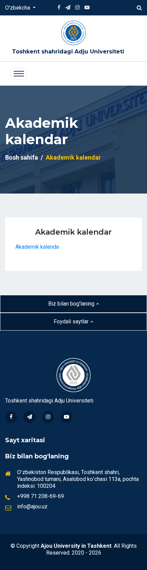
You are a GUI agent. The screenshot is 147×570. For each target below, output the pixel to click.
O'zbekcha (18, 7)
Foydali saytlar (72, 321)
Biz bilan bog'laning (72, 303)
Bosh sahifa (21, 157)
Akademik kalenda (37, 247)
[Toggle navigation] (19, 73)
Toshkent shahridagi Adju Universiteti (68, 51)
